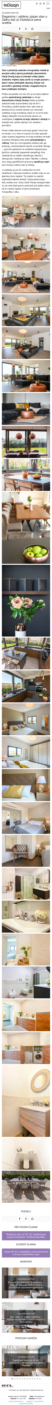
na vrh (47, 1385)
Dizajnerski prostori (10, 13)
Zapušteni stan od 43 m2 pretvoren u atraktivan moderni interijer (26, 1362)
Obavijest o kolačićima (34, 1401)
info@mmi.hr (39, 1396)
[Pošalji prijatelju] (32, 29)
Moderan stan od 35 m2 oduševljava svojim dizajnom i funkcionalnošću (26, 1236)
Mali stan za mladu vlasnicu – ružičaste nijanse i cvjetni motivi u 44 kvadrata (26, 1319)
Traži (48, 8)
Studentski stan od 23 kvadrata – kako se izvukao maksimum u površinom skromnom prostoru (26, 1285)
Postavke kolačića (26, 1403)
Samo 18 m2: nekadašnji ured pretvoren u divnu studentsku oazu (26, 1253)
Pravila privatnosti (16, 1401)
